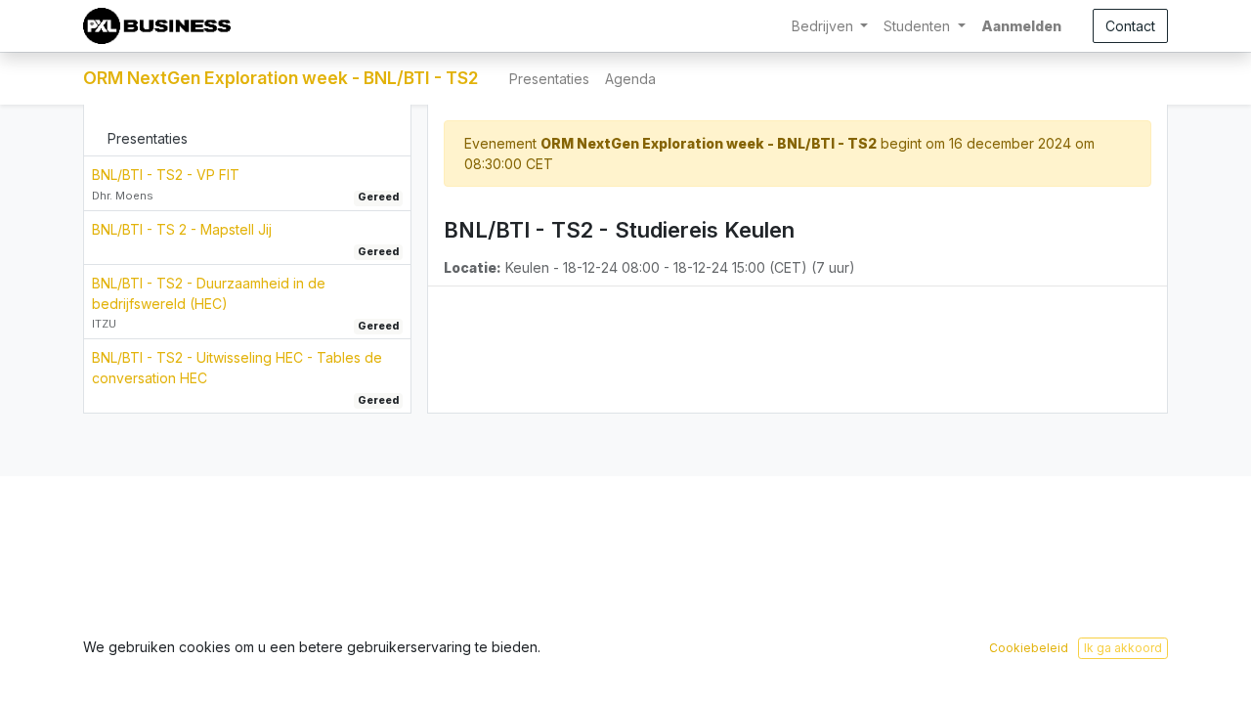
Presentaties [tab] (148, 138)
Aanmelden (1021, 26)
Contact (1130, 26)
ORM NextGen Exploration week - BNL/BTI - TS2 (280, 77)
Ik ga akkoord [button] (1123, 647)
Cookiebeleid (1028, 647)
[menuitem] (549, 79)
